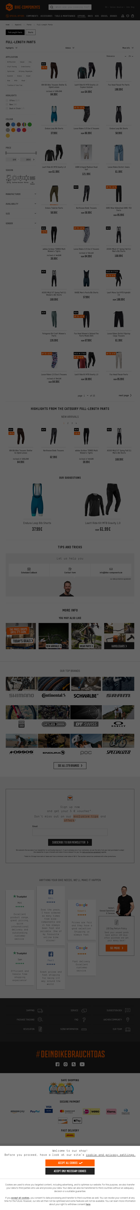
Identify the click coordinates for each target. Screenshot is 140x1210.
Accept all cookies (68, 1163)
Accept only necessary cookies (70, 1171)
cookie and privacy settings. (111, 1154)
